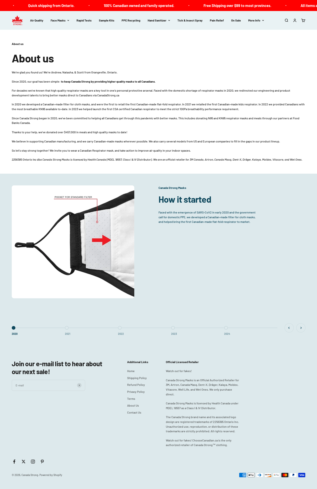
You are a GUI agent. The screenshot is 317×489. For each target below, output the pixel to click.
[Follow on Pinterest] (42, 461)
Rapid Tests (84, 20)
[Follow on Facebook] (14, 461)
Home (131, 371)
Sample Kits (106, 20)
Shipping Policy (137, 378)
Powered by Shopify (50, 475)
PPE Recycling (131, 20)
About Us (133, 405)
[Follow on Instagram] (32, 461)
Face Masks (58, 20)
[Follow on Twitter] (23, 461)
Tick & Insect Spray (190, 20)
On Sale (236, 20)
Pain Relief (217, 20)
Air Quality (36, 20)
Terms (131, 398)
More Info (254, 20)
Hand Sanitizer (157, 20)
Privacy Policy (136, 391)
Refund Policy (136, 384)
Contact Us (134, 412)
